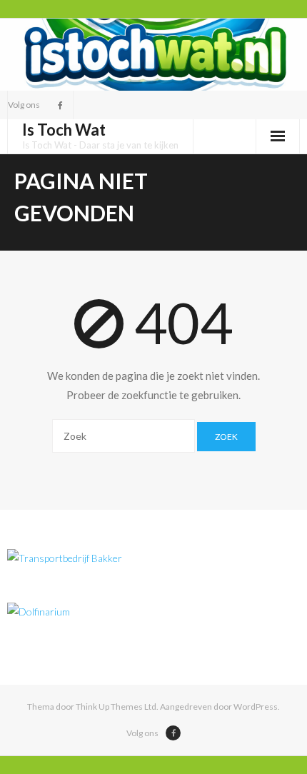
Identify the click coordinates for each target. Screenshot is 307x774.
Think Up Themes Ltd (116, 706)
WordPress (255, 706)
